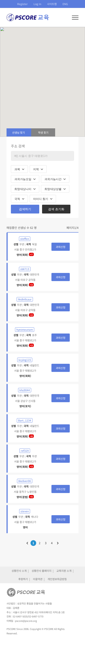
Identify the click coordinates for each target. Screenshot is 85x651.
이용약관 (37, 579)
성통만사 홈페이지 (41, 570)
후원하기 (23, 579)
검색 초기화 (56, 209)
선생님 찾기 (18, 132)
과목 (17, 169)
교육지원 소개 (63, 570)
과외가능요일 (23, 179)
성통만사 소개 (19, 570)
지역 (36, 169)
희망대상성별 (53, 189)
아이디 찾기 (41, 199)
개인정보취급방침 (57, 579)
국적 (17, 199)
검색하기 (25, 209)
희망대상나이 (23, 189)
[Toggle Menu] (75, 18)
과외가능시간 (53, 179)
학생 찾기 (43, 132)
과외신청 (60, 247)
